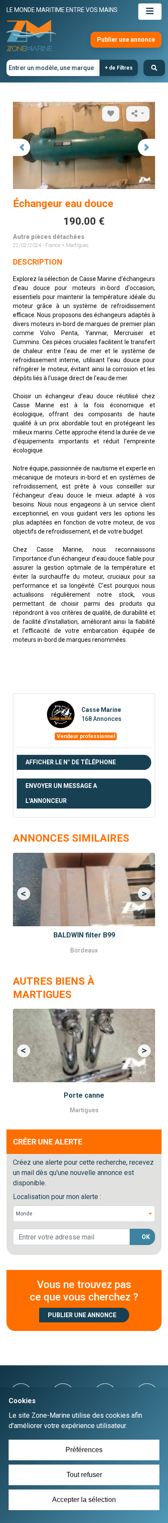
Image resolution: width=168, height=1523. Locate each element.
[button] (23, 893)
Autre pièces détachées (48, 236)
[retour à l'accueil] (31, 36)
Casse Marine (101, 709)
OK (146, 1236)
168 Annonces (101, 718)
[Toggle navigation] (150, 11)
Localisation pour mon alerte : (57, 1197)
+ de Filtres (119, 68)
